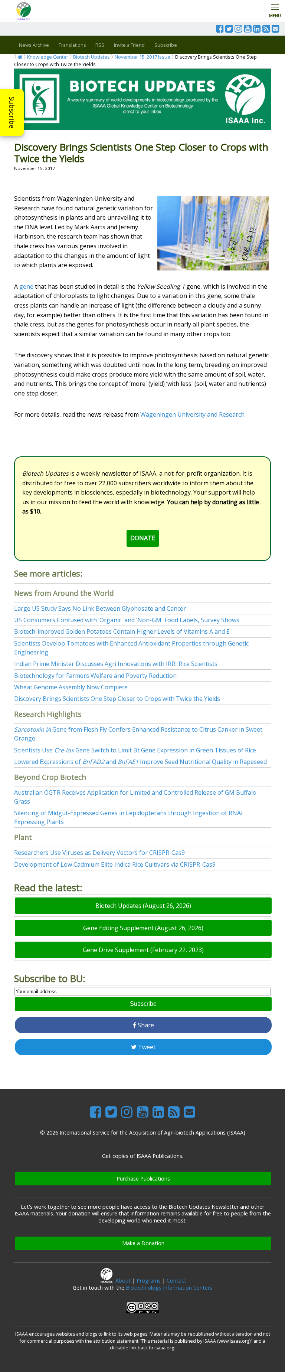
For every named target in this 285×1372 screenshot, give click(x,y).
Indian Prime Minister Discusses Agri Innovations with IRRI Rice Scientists (115, 664)
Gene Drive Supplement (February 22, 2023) (143, 950)
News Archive (34, 45)
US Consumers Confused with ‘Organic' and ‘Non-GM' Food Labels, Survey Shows (126, 620)
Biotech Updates (91, 56)
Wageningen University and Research (192, 414)
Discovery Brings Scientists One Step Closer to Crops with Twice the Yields (117, 699)
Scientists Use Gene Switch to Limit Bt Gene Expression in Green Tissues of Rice (135, 750)
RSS (99, 45)
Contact (176, 1280)
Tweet (146, 1047)
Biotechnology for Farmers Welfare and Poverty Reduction (95, 676)
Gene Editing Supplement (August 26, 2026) (143, 928)
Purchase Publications (143, 1178)
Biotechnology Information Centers (169, 1287)
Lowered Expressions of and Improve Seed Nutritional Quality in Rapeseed (140, 762)
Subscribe (11, 112)
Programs (149, 1280)
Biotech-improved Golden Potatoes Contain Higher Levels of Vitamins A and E (122, 631)
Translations (72, 45)
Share (145, 1025)
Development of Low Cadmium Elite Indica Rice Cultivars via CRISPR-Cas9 (115, 864)
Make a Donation (143, 1243)
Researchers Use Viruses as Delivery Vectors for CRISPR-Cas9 (99, 853)
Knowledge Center (47, 56)
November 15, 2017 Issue (142, 56)
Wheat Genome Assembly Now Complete (71, 687)
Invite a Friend (129, 45)
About (123, 1280)
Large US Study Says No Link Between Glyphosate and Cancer (100, 608)
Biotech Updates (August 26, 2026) (143, 906)
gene (26, 286)
